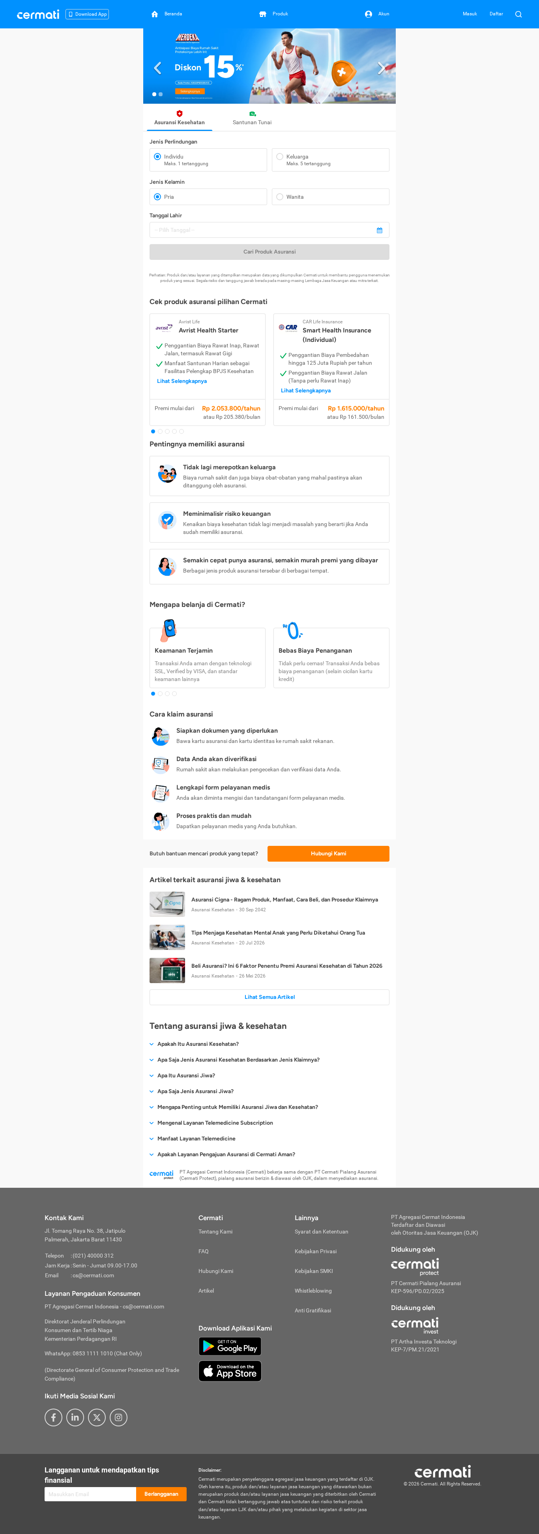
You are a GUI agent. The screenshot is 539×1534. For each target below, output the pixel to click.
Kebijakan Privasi (316, 1251)
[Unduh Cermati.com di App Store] (230, 1371)
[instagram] (118, 1417)
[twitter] (97, 1417)
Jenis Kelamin (167, 182)
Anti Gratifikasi (313, 1310)
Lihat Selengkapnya (182, 381)
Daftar (496, 14)
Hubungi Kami (328, 853)
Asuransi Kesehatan (179, 122)
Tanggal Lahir (166, 215)
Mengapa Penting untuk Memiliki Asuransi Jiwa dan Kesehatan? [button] (237, 1107)
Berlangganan (161, 1494)
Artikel (206, 1291)
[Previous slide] (157, 66)
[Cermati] (443, 1470)
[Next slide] (381, 66)
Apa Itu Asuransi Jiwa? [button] (186, 1075)
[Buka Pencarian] (518, 14)
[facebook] (53, 1417)
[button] (269, 66)
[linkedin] (75, 1417)
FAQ (203, 1251)
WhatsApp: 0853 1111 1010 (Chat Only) (93, 1353)
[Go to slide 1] (154, 94)
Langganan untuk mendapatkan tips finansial (102, 1475)
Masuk (470, 14)
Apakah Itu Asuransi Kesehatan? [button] (198, 1044)
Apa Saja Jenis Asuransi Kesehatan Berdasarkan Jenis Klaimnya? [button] (238, 1059)
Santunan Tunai (252, 122)
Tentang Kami (215, 1231)
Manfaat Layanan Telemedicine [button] (196, 1138)
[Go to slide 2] (161, 94)
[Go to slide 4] (174, 431)
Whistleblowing (313, 1291)
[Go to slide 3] (167, 431)
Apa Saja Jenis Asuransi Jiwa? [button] (195, 1091)
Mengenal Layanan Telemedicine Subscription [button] (215, 1123)
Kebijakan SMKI (314, 1271)
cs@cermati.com (93, 1275)
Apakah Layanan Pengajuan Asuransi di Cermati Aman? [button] (226, 1154)
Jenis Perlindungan (173, 141)
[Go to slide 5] (181, 431)
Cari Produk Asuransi (269, 251)
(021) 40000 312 (93, 1255)
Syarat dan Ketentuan (321, 1231)
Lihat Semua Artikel (270, 997)
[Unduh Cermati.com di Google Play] (230, 1346)
